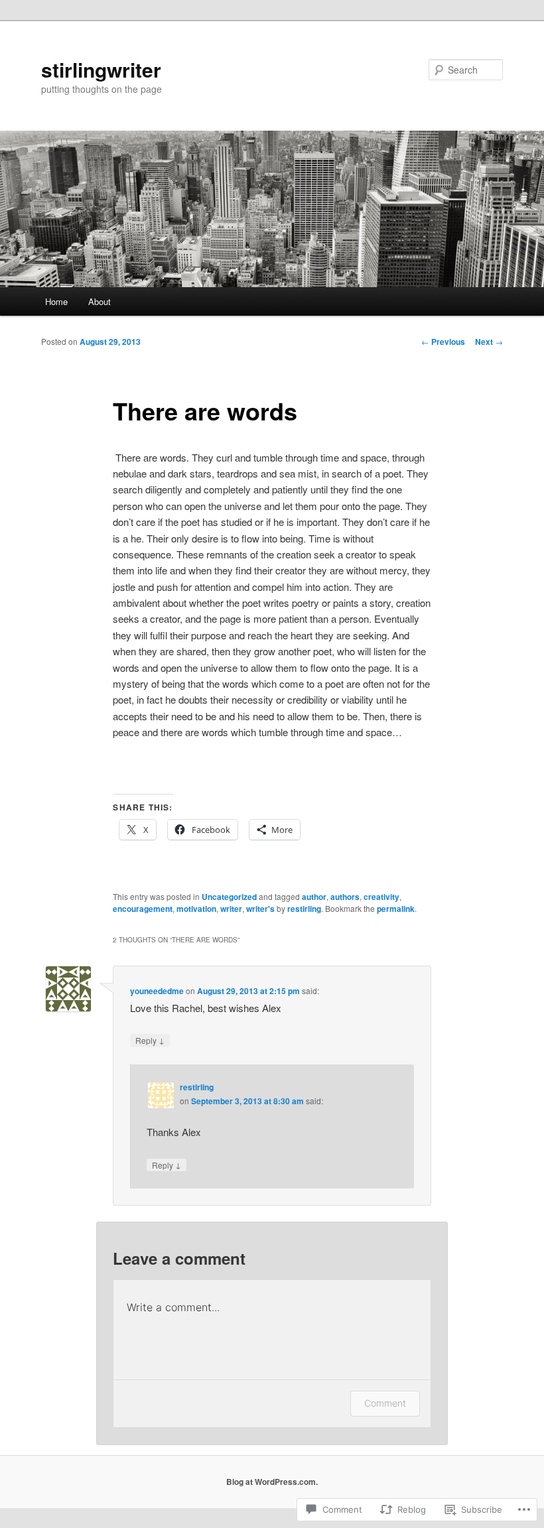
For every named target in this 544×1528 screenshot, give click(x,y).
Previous (443, 342)
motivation (196, 909)
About (99, 301)
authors (345, 897)
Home (56, 301)
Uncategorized (229, 897)
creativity (381, 897)
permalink (396, 909)
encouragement (142, 909)
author (314, 897)
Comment (385, 1403)
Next (489, 342)
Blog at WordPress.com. (272, 1482)
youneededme (157, 991)
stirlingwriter (101, 69)
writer (231, 909)
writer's (260, 909)
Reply (150, 1040)
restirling (304, 909)
